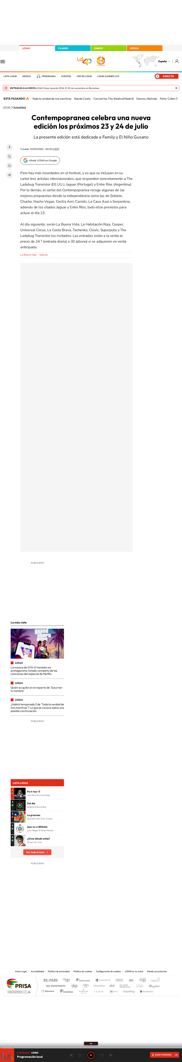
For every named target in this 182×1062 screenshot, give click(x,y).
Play (91, 1055)
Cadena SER (118, 980)
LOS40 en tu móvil (134, 971)
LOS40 (26, 48)
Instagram (70, 933)
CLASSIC (63, 48)
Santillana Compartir (103, 980)
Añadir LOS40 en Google (43, 160)
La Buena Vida (28, 254)
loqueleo (129, 990)
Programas (49, 76)
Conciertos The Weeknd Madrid (113, 98)
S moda (113, 990)
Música (26, 76)
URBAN (134, 48)
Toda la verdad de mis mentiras (51, 98)
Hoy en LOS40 (84, 76)
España (162, 61)
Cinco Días (99, 985)
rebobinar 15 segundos (79, 1055)
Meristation (146, 990)
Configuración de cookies (108, 971)
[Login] (177, 61)
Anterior (71, 1055)
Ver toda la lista (35, 852)
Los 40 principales (67, 980)
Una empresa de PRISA (19, 983)
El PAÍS (50, 980)
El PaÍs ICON (98, 990)
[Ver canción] (20, 793)
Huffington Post (55, 985)
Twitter (9, 156)
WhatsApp (9, 166)
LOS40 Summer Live (108, 76)
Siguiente (111, 1055)
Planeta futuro (138, 985)
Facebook (9, 147)
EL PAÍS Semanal (125, 985)
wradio (85, 985)
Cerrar (176, 88)
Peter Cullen (168, 98)
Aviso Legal (21, 971)
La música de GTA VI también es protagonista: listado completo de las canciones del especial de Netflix (34, 671)
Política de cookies (82, 971)
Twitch (105, 933)
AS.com (129, 980)
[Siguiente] (176, 98)
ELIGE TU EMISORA (163, 1055)
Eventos (66, 76)
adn (141, 980)
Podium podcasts (83, 990)
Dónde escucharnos (157, 971)
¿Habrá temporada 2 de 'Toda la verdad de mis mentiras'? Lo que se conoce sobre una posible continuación (37, 707)
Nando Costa (82, 98)
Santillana (84, 980)
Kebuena (151, 985)
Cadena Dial (112, 985)
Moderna (65, 990)
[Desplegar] (91, 1043)
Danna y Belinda (146, 98)
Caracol (154, 980)
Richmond (48, 990)
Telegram (9, 175)
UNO (74, 985)
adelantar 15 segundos (102, 1055)
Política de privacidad (58, 971)
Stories (112, 933)
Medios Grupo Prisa (18, 992)
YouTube (84, 933)
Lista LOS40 (10, 76)
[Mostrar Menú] (5, 61)
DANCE (98, 48)
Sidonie (43, 254)
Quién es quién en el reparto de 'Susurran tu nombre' (36, 689)
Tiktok (77, 933)
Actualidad (19, 107)
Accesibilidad (37, 971)
